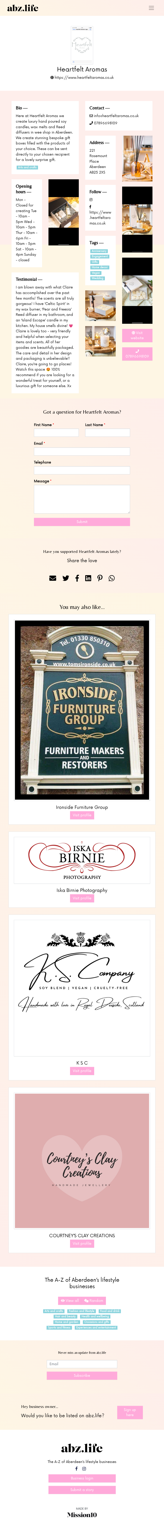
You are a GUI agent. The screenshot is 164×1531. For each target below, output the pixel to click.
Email (38, 443)
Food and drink (109, 1311)
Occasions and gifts (96, 1322)
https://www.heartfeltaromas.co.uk (84, 78)
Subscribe (82, 1376)
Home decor (100, 267)
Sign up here (130, 1412)
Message (41, 481)
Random (95, 1301)
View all (72, 1301)
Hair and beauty (65, 1316)
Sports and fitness (59, 1327)
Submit (82, 522)
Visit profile (82, 815)
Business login (82, 1478)
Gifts (95, 262)
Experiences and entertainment (96, 1327)
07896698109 (105, 123)
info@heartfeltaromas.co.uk (116, 116)
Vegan (96, 273)
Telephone (42, 462)
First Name (43, 425)
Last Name (94, 425)
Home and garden (66, 1322)
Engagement (100, 256)
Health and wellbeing (95, 1316)
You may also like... (82, 606)
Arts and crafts (27, 167)
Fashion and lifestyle (81, 1311)
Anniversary (99, 251)
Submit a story (82, 1490)
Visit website (137, 335)
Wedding (97, 278)
